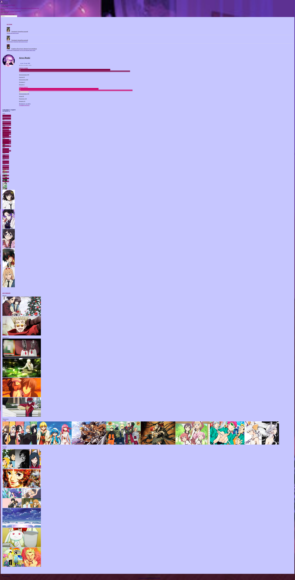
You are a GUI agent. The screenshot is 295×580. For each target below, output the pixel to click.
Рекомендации (5, 11)
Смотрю (22, 77)
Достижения (6, 293)
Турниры (12, 11)
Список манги (23, 87)
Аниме (3, 5)
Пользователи (35, 8)
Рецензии (24, 8)
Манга (9, 5)
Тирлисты (18, 8)
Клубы (7, 8)
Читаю (21, 96)
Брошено (22, 84)
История (9, 24)
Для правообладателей (149, 578)
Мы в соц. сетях (9, 14)
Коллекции (12, 8)
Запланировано (24, 74)
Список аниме (23, 68)
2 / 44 (3, 448)
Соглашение (141, 578)
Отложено (22, 82)
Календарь (18, 11)
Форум (3, 8)
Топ (6, 5)
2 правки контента (24, 105)
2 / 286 (4, 420)
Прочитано (23, 98)
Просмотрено (23, 79)
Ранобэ (13, 5)
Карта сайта (157, 578)
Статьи (29, 8)
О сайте (3, 14)
